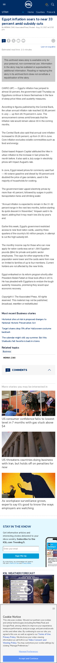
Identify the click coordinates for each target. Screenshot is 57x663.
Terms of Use (14, 563)
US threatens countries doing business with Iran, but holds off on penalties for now (27, 463)
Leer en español (48, 47)
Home (31, 12)
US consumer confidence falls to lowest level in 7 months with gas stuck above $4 (28, 422)
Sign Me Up (21, 556)
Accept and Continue (28, 658)
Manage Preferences (28, 651)
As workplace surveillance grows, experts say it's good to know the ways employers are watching (28, 504)
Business (7, 351)
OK (53, 608)
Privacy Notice (26, 563)
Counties (40, 12)
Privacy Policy (9, 637)
